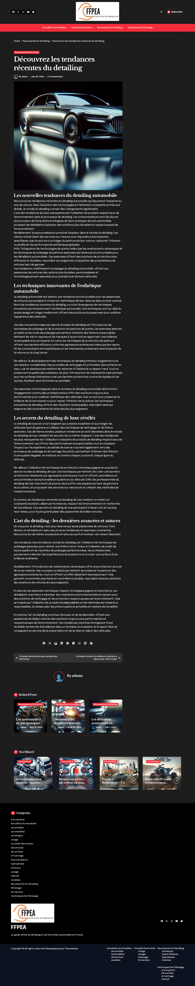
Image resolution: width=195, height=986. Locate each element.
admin (77, 676)
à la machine (24, 762)
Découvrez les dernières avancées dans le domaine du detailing (68, 725)
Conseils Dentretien (81, 27)
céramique (17, 836)
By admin (23, 77)
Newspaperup (53, 949)
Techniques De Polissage (140, 27)
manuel (15, 876)
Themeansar (71, 949)
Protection (17, 892)
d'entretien (17, 848)
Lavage (15, 872)
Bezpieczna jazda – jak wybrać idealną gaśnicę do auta (71, 783)
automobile (17, 828)
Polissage (16, 888)
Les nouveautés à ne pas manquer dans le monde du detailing (29, 725)
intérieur (16, 868)
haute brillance (19, 860)
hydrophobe (17, 864)
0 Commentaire (55, 77)
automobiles (18, 832)
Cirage (14, 840)
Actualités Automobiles (54, 27)
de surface (17, 852)
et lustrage (17, 856)
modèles (15, 880)
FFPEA (18, 927)
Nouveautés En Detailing (109, 27)
